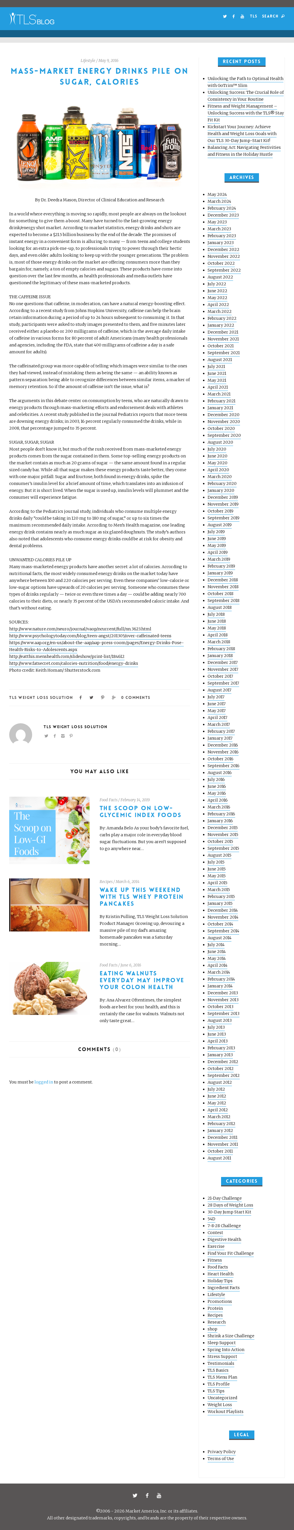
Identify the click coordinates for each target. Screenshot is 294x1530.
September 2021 (224, 352)
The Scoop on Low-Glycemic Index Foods (140, 811)
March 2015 (219, 889)
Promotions (220, 1301)
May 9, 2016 (108, 60)
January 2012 (220, 1130)
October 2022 (221, 263)
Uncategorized (222, 1397)
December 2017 (223, 662)
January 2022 (221, 325)
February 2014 (221, 979)
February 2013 (221, 1047)
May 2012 (217, 1103)
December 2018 (223, 579)
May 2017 (217, 710)
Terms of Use (221, 1458)
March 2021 (219, 394)
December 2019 (223, 497)
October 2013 (220, 1006)
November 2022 (224, 256)
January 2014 (220, 986)
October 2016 (220, 758)
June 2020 (217, 456)
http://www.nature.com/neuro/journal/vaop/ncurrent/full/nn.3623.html (80, 629)
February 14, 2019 (135, 800)
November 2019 (223, 504)
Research (217, 1322)
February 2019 (221, 566)
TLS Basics (218, 1370)
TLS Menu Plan (222, 1377)
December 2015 (223, 827)
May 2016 (217, 793)
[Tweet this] (92, 697)
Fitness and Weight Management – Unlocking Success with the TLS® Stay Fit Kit (246, 113)
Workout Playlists (225, 1411)
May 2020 (217, 462)
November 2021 (223, 339)
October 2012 (221, 1068)
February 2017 (221, 731)
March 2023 (219, 228)
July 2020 (217, 449)
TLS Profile (219, 1384)
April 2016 (218, 800)
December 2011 (222, 1137)
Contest (215, 1232)
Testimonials (221, 1363)
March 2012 (219, 1116)
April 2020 (218, 469)
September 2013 (223, 1013)
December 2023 (223, 215)
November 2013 (223, 999)
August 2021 (220, 359)
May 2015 (217, 875)
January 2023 (221, 242)
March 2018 (219, 641)
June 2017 (217, 703)
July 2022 (217, 283)
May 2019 (217, 545)
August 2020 (220, 442)
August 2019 (220, 524)
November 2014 (223, 917)
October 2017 (220, 676)
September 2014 (223, 930)
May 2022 (217, 297)
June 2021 (217, 373)
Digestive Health (224, 1239)
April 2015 (217, 882)
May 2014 (217, 958)
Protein (215, 1308)
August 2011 (219, 1158)
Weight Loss (220, 1404)
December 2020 (223, 414)
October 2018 (220, 593)
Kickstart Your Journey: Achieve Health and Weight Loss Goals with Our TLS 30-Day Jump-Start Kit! (242, 133)
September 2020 (224, 435)
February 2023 (222, 235)
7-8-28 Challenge (224, 1225)
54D (211, 1218)
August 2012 (220, 1082)
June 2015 (217, 869)
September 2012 (224, 1075)
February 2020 (222, 483)
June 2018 (217, 621)
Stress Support (222, 1356)
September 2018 (223, 600)
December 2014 (223, 910)
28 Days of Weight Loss (230, 1205)
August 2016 (220, 772)
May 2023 (217, 222)
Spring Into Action (226, 1349)
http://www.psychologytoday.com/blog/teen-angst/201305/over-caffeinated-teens (90, 635)
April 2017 (217, 717)
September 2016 (223, 765)
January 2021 (220, 407)
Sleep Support (222, 1342)
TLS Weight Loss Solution (41, 697)
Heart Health (220, 1273)
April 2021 (218, 387)
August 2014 (219, 937)
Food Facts (108, 800)
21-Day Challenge (225, 1198)
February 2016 (221, 813)
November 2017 (223, 669)
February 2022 (222, 318)
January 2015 (220, 903)
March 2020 (220, 476)
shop (212, 1329)
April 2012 (218, 1109)
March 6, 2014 (128, 881)
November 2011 (223, 1144)
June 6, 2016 (131, 965)
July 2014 (216, 944)
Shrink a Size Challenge (231, 1335)
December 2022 (223, 249)
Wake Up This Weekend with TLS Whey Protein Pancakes (142, 897)
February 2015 (221, 896)
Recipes (106, 881)
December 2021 (223, 332)
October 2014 (220, 924)
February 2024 (222, 208)
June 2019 (217, 538)
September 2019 (223, 518)
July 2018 (216, 614)
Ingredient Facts (224, 1287)
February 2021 (221, 401)
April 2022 (218, 304)
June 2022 (217, 290)
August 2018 (220, 607)
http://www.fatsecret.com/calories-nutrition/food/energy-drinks (73, 663)
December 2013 (223, 992)
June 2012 (217, 1096)
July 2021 (216, 366)
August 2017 (219, 690)
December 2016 (223, 745)
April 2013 (218, 1041)
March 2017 (219, 724)
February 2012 (221, 1123)
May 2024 (217, 194)
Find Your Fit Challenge (231, 1253)
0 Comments (135, 697)
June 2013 (217, 1034)
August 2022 (220, 277)
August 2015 (219, 855)
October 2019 (220, 511)
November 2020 (224, 421)
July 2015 (216, 862)
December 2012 (223, 1061)
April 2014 (217, 965)
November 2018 (223, 586)
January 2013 (220, 1054)
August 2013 (220, 1020)
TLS (253, 16)
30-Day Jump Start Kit (229, 1212)
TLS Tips (216, 1390)
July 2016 (216, 779)
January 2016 (220, 820)
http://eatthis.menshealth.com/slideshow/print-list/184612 (67, 656)
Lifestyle (88, 60)
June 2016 (217, 786)
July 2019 (216, 531)
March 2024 (219, 201)
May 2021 (217, 380)
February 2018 (221, 648)
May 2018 (217, 628)
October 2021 (221, 345)
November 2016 (223, 752)
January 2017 (220, 738)
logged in (43, 1082)
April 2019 (218, 552)
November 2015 (223, 834)
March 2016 (219, 807)
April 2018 (218, 635)
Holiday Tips (220, 1280)
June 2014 (217, 951)
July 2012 (216, 1089)
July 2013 (216, 1027)
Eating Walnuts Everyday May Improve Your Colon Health (142, 980)
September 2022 (224, 270)
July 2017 (216, 696)
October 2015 (220, 841)
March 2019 (219, 559)
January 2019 (220, 573)
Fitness (215, 1260)
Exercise (216, 1246)
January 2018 (220, 655)
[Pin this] (103, 697)
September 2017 (223, 683)
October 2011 (220, 1151)
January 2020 (221, 490)
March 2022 (220, 311)
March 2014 (219, 972)
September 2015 (223, 848)
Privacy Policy (222, 1451)
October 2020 (221, 428)
